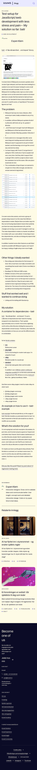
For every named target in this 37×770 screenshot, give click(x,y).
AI (14, 561)
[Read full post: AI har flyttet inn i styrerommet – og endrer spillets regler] (18, 526)
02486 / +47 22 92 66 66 (10, 674)
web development (10, 34)
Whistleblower (12, 757)
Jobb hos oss (6, 659)
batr (3, 50)
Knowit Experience (7, 732)
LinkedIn (8, 760)
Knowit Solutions (6, 728)
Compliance (7, 609)
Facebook (28, 760)
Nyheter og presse (7, 703)
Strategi (6, 561)
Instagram (18, 760)
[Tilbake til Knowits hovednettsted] (7, 3)
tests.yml (31, 375)
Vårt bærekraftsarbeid (8, 707)
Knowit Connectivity (7, 739)
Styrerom (22, 561)
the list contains (10, 340)
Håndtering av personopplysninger (17, 753)
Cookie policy (17, 750)
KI (34, 609)
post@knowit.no (8, 678)
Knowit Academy (6, 717)
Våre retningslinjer (6, 714)
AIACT (5, 611)
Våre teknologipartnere (8, 710)
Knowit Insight (5, 735)
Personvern (25, 609)
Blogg (16, 3)
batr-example (6, 413)
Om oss (4, 696)
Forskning (4, 699)
